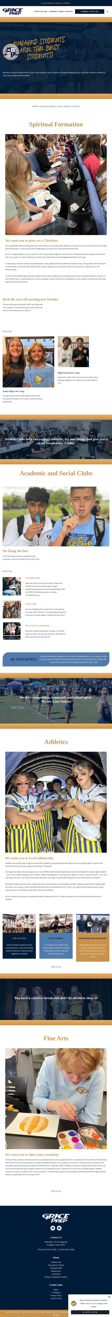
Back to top (7, 571)
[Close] (109, 1297)
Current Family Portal (61, 11)
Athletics (67, 106)
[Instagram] (59, 1228)
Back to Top (56, 966)
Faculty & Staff (56, 1268)
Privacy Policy (56, 1295)
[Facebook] (52, 1228)
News (56, 1289)
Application (40, 11)
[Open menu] (107, 11)
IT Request (56, 1292)
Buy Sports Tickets (56, 1265)
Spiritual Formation (47, 106)
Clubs (59, 106)
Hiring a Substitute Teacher (56, 1277)
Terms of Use (56, 1298)
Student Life (56, 1262)
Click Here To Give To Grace (55, 3)
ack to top (8, 331)
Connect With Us (90, 11)
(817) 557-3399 (50, 1249)
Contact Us (56, 1274)
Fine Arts (76, 106)
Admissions (56, 1271)
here (38, 595)
